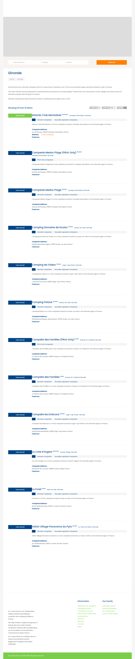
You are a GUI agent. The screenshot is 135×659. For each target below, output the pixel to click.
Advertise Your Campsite (87, 606)
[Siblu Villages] (101, 580)
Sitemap (81, 621)
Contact (81, 624)
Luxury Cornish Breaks (110, 614)
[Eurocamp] (34, 564)
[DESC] (125, 108)
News (80, 626)
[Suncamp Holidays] (101, 564)
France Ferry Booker (109, 608)
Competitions (83, 616)
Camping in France (84, 608)
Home (12, 79)
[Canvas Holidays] (67, 564)
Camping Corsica (108, 606)
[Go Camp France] (23, 9)
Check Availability (47, 135)
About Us (81, 619)
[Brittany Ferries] (67, 580)
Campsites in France (85, 611)
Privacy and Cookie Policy (87, 614)
